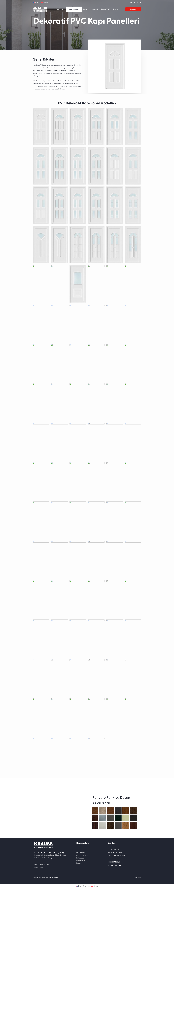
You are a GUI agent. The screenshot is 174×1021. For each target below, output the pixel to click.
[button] (133, 9)
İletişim (78, 863)
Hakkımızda (80, 858)
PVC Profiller (80, 852)
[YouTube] (140, 2)
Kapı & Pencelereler (82, 855)
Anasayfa (79, 850)
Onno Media (137, 877)
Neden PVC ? (80, 860)
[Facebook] (131, 2)
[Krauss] (40, 9)
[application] (64, 9)
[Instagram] (134, 2)
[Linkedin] (137, 2)
